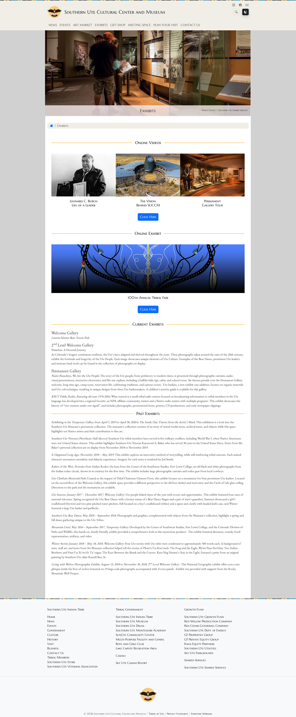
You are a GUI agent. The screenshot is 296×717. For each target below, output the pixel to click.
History (52, 639)
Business (53, 648)
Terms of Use (156, 713)
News (53, 25)
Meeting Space (139, 25)
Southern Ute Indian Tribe (134, 617)
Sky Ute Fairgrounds (198, 653)
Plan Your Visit (165, 25)
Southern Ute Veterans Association (72, 666)
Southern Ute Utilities (200, 648)
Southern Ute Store (61, 662)
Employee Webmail (201, 713)
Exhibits (101, 25)
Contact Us (190, 25)
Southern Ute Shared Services (205, 667)
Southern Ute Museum (132, 621)
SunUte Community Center (135, 635)
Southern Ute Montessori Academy (141, 630)
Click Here (148, 217)
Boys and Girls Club (130, 644)
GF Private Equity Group (201, 639)
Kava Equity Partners (199, 644)
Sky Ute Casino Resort (131, 663)
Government (56, 630)
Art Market (82, 25)
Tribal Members (58, 657)
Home (51, 617)
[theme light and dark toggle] (245, 12)
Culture (53, 635)
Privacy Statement (177, 713)
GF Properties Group (198, 635)
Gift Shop (117, 25)
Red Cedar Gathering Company (206, 626)
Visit (50, 644)
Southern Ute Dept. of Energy (205, 630)
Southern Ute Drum (130, 626)
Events (65, 25)
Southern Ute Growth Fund (204, 617)
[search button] (236, 12)
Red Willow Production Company (208, 621)
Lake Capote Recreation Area (136, 648)
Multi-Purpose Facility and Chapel (140, 639)
